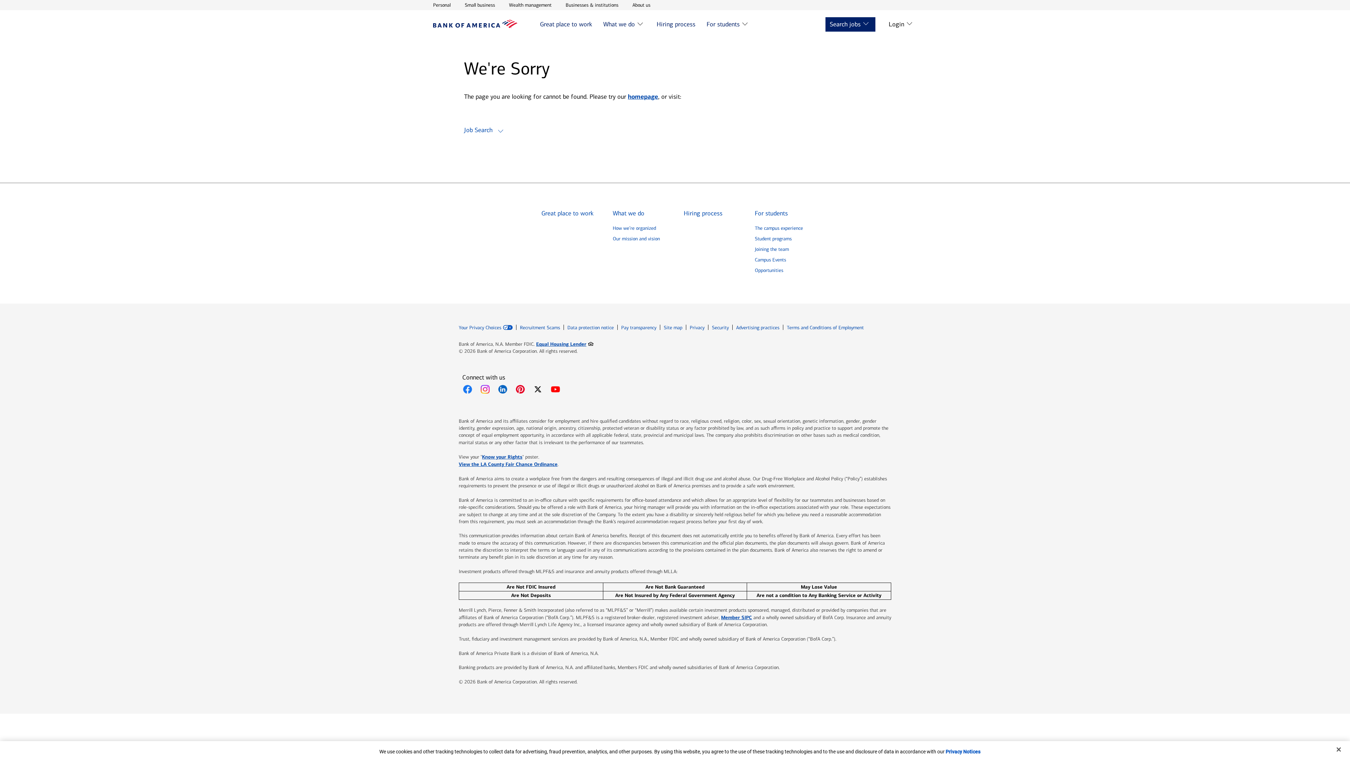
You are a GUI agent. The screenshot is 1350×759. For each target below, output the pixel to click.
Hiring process (676, 24)
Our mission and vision (636, 239)
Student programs (773, 239)
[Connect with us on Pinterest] (520, 389)
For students (723, 24)
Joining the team (772, 249)
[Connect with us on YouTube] (555, 389)
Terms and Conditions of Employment (825, 328)
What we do (619, 24)
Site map (673, 328)
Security (720, 328)
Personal (442, 5)
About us (641, 5)
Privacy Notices (963, 751)
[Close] (1338, 749)
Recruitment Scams (540, 328)
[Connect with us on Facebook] (467, 389)
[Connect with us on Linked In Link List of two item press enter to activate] (503, 389)
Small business (480, 5)
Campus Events (770, 260)
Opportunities (769, 270)
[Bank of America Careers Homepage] (475, 26)
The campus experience (779, 228)
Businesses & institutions (592, 5)
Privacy (697, 328)
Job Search (478, 130)
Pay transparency (638, 328)
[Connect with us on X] (538, 389)
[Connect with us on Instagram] (485, 389)
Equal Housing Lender (564, 343)
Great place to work (566, 24)
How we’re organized (634, 228)
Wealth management (530, 5)
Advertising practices (757, 328)
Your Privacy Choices (480, 328)
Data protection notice (590, 328)
